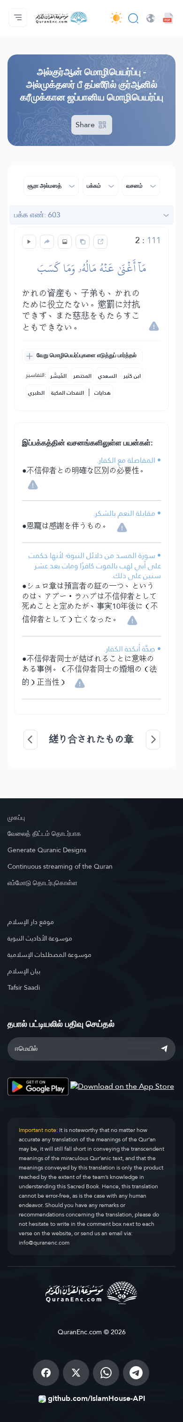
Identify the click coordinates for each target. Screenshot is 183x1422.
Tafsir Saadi (24, 987)
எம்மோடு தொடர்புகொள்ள (42, 883)
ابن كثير (132, 376)
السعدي (107, 376)
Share (86, 124)
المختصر (82, 376)
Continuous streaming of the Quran (60, 866)
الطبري (36, 393)
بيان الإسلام (24, 971)
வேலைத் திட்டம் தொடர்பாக (44, 833)
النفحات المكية (67, 393)
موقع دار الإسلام (31, 922)
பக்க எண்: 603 (37, 215)
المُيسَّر (58, 376)
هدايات (102, 393)
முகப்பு (16, 817)
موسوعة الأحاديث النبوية (40, 938)
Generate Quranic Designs (47, 850)
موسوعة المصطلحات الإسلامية (50, 954)
